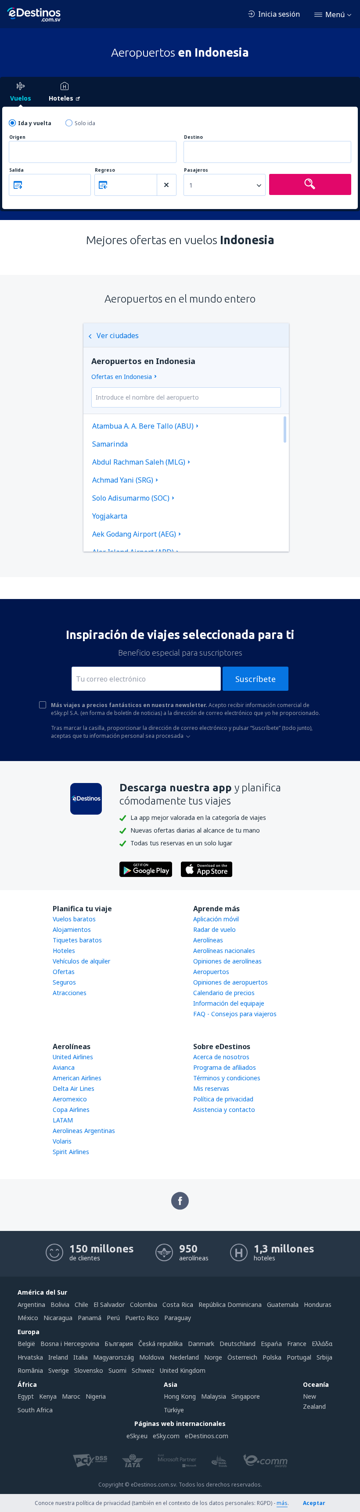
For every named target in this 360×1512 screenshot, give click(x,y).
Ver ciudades (118, 335)
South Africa (35, 1410)
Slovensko (88, 1370)
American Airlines (77, 1078)
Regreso (105, 170)
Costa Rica (177, 1304)
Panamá (89, 1318)
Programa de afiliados (224, 1067)
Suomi (117, 1370)
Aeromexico (70, 1099)
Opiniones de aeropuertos (230, 982)
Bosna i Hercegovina (69, 1343)
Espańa (271, 1343)
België (26, 1343)
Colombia (143, 1304)
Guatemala (283, 1304)
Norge (213, 1357)
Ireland (58, 1357)
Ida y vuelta (34, 123)
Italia (80, 1357)
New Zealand (314, 1401)
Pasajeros (196, 170)
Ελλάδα (322, 1343)
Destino (193, 137)
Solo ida (85, 123)
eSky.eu (137, 1436)
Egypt (26, 1396)
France (296, 1343)
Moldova (151, 1357)
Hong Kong (180, 1396)
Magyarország (113, 1357)
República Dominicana (230, 1304)
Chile (81, 1304)
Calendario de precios (224, 993)
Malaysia (213, 1396)
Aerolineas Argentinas (84, 1130)
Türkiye (174, 1410)
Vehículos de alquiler (81, 961)
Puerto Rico (142, 1318)
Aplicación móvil (216, 919)
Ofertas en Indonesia (121, 376)
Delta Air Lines (73, 1088)
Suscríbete (255, 679)
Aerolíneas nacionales (224, 950)
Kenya (48, 1396)
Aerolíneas (208, 940)
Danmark (201, 1343)
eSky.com (166, 1436)
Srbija (324, 1357)
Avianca (64, 1067)
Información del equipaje (228, 1003)
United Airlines (73, 1057)
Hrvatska (30, 1357)
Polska (272, 1357)
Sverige (58, 1370)
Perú (113, 1318)
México (28, 1318)
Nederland (184, 1357)
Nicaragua (57, 1318)
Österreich (242, 1357)
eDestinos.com (206, 1436)
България (118, 1343)
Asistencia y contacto (224, 1109)
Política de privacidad (223, 1099)
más (282, 1503)
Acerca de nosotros (221, 1057)
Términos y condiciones (226, 1078)
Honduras (317, 1304)
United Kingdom (182, 1370)
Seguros (64, 982)
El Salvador (109, 1304)
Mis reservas (211, 1088)
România (30, 1370)
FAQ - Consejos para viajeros (235, 1014)
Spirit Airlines (71, 1152)
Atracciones (69, 993)
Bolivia (59, 1304)
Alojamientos (72, 929)
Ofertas (64, 971)
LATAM (63, 1120)
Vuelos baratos (74, 919)
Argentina (31, 1304)
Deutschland (238, 1343)
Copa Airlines (71, 1109)
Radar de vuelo (214, 929)
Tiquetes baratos (77, 940)
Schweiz (143, 1370)
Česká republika (160, 1343)
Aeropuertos (211, 971)
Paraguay (177, 1318)
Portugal (299, 1357)
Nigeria (96, 1396)
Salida (16, 170)
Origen (17, 137)
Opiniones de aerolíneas (227, 961)
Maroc (71, 1396)
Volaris (62, 1141)
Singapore (245, 1396)
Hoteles (64, 950)
